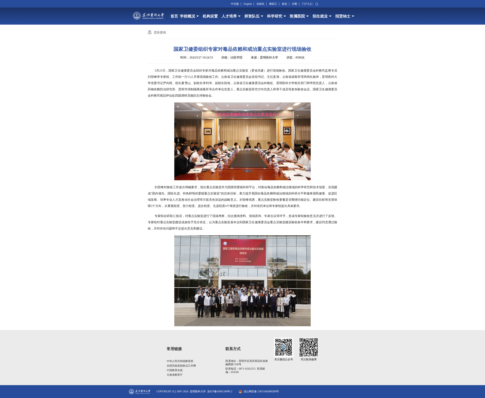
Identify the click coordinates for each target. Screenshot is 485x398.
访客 (294, 3)
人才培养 (229, 16)
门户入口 (307, 3)
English (248, 3)
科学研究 (274, 16)
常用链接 (174, 349)
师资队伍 (252, 16)
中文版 (235, 3)
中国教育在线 (175, 370)
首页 (174, 16)
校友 (284, 3)
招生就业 (320, 16)
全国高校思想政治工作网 (181, 365)
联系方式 (233, 349)
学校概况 (187, 16)
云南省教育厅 (175, 374)
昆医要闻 (160, 32)
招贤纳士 (342, 16)
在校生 (260, 3)
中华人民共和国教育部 (180, 361)
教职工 (273, 3)
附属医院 (297, 16)
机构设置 (210, 16)
